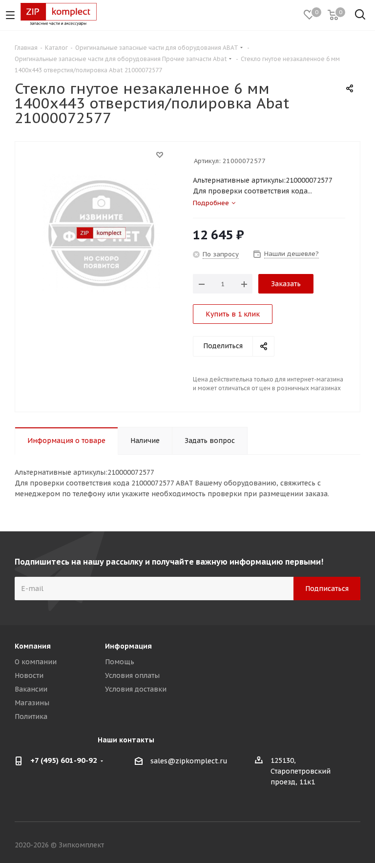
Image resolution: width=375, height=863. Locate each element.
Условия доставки (136, 689)
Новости (29, 675)
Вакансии (31, 689)
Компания (33, 646)
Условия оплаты (132, 675)
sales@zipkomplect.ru (189, 761)
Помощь (119, 661)
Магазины (32, 702)
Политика (31, 716)
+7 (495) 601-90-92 (63, 760)
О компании (36, 661)
